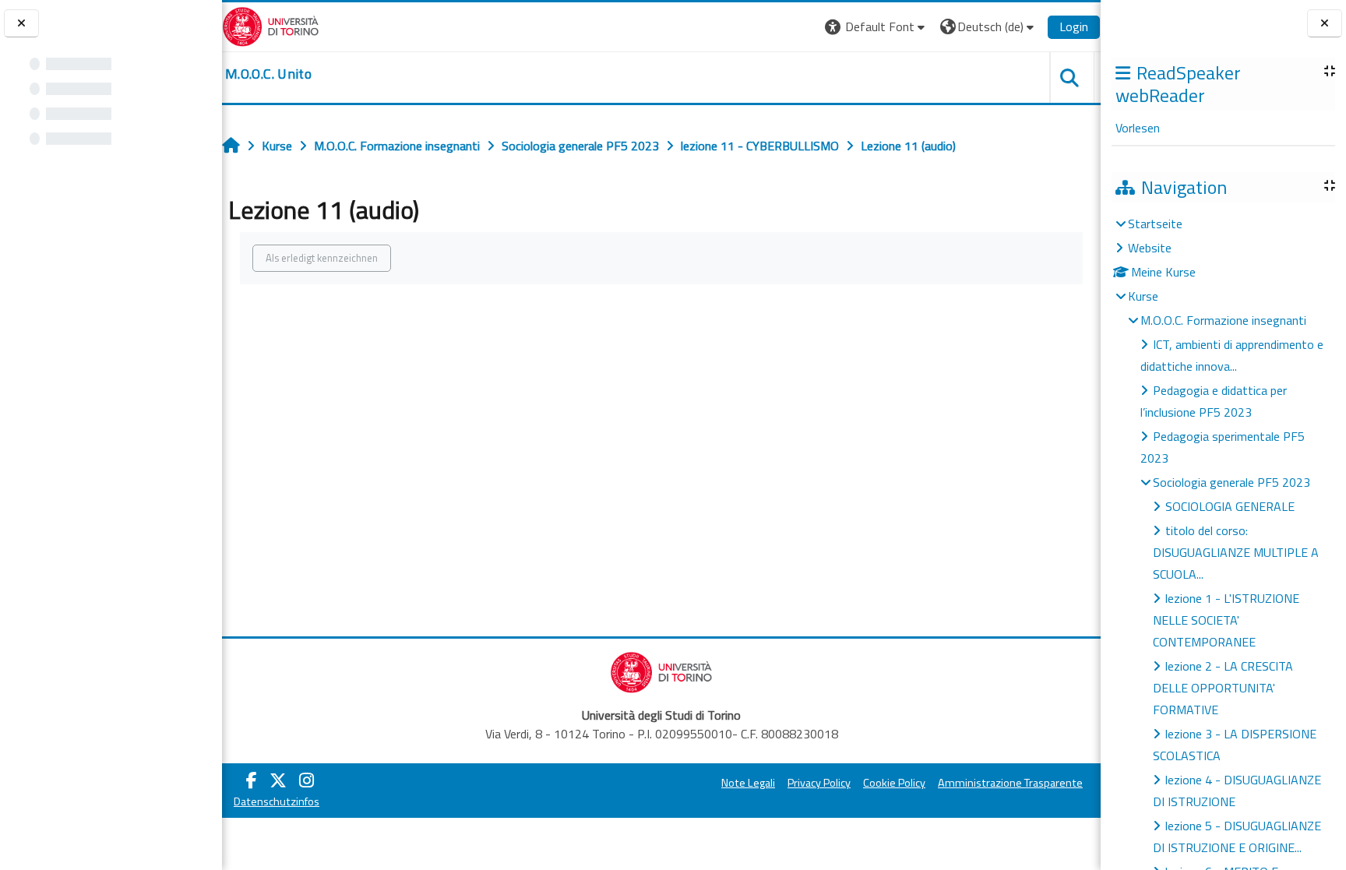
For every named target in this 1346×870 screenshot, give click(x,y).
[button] (877, 27)
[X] (278, 780)
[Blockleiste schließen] (1324, 23)
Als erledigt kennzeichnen (322, 258)
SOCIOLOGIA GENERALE (1230, 506)
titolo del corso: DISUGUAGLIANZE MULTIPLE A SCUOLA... (1236, 552)
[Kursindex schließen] (21, 23)
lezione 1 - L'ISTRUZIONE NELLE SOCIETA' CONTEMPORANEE (1226, 620)
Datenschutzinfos (276, 801)
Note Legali (748, 782)
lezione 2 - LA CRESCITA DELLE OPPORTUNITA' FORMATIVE (1223, 688)
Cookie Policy (894, 782)
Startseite (1155, 223)
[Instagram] (306, 780)
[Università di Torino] (270, 25)
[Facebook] (251, 780)
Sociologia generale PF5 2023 (1231, 482)
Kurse (1143, 296)
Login (1073, 26)
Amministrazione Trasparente (1010, 782)
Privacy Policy (819, 782)
